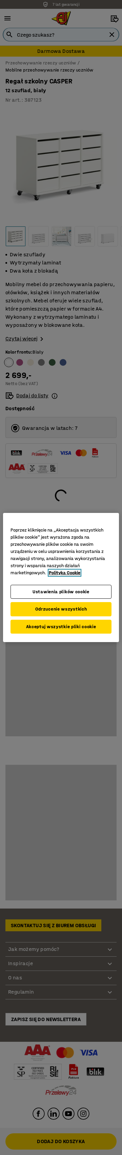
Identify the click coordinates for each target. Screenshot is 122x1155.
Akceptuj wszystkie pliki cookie (61, 627)
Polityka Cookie (64, 573)
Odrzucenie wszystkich (61, 609)
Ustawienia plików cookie (61, 592)
